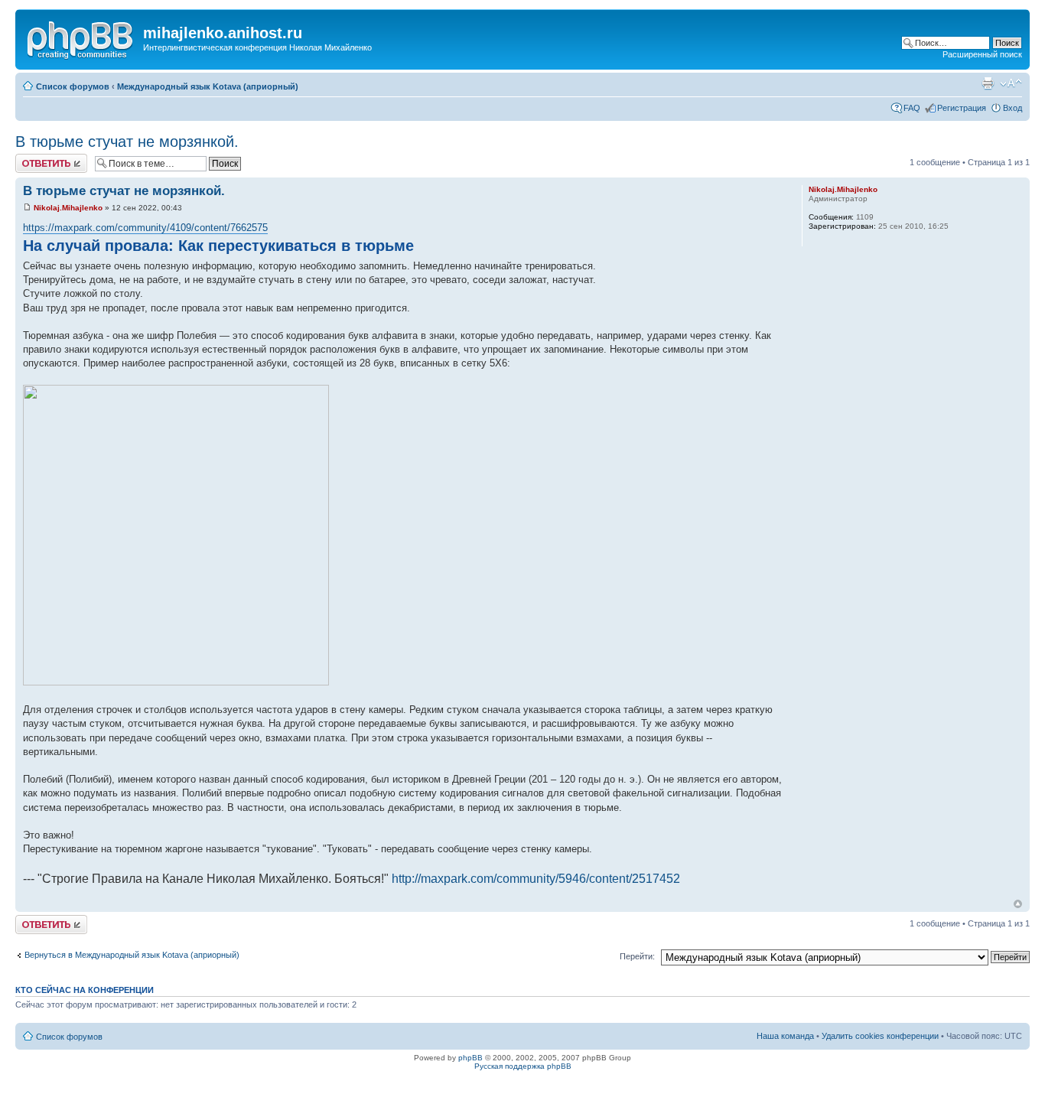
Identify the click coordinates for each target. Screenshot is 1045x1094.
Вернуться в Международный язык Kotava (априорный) (131, 954)
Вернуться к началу (1018, 904)
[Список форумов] (81, 37)
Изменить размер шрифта (1011, 83)
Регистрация (961, 107)
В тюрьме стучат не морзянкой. (127, 141)
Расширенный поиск (982, 54)
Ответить (33, 158)
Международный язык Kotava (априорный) (207, 86)
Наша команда (785, 1035)
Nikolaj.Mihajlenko (68, 207)
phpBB (470, 1057)
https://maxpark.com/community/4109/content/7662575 (145, 227)
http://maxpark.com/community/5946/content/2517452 (536, 878)
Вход (1012, 107)
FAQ (911, 107)
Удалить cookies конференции (880, 1035)
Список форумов (72, 86)
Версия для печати (987, 83)
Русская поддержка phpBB (522, 1066)
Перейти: (637, 956)
